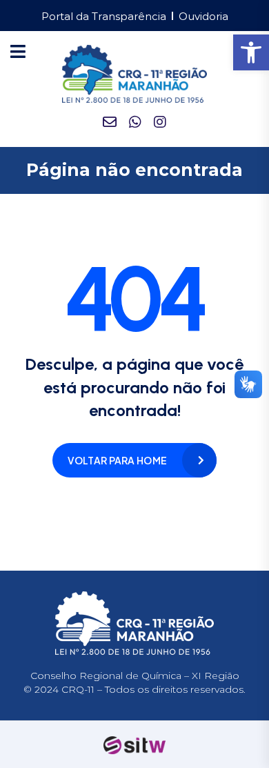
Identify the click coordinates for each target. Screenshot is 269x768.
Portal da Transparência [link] (103, 16)
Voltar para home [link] (117, 460)
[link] (251, 52)
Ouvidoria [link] (203, 16)
